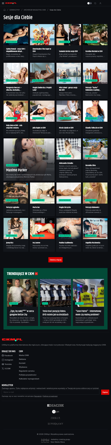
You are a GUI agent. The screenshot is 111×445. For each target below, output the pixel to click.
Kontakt (22, 363)
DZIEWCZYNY (15, 10)
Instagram (9, 360)
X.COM (7, 368)
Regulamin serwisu (27, 371)
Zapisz (105, 392)
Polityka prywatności (27, 375)
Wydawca (23, 367)
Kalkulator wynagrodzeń (29, 379)
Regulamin (38, 396)
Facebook (9, 355)
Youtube (8, 364)
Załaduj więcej (55, 260)
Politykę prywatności (50, 396)
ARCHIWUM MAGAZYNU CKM (35, 10)
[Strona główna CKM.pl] (11, 3)
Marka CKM (24, 355)
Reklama (22, 359)
